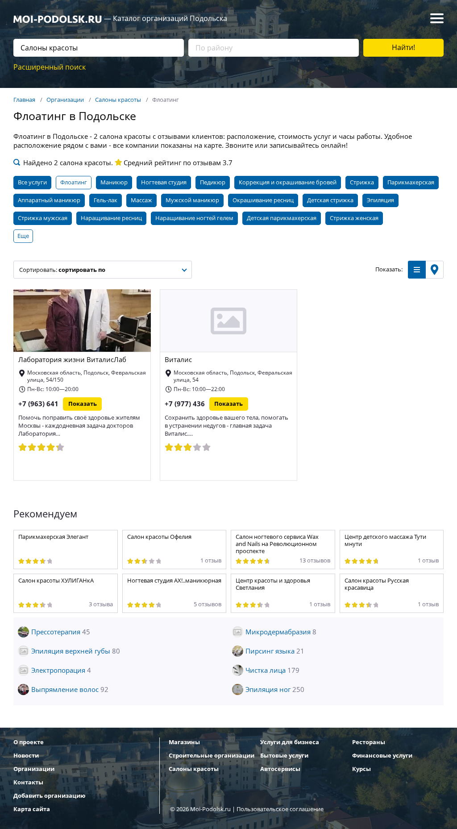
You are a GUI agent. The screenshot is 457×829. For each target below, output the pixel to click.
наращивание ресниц (111, 218)
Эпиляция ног (274, 690)
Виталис (178, 360)
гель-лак (105, 200)
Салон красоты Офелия (159, 536)
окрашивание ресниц (263, 200)
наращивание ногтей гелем (194, 218)
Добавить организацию (49, 795)
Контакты (28, 782)
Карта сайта (31, 809)
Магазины (184, 742)
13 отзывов (314, 560)
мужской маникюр (192, 200)
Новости (26, 755)
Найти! (403, 47)
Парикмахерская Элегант (53, 536)
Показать (82, 403)
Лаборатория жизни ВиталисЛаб (72, 360)
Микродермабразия (280, 632)
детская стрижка (330, 200)
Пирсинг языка (274, 651)
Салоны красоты (194, 769)
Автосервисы (280, 769)
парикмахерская (410, 182)
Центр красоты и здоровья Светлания (273, 584)
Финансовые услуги (382, 755)
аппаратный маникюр (49, 200)
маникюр (114, 182)
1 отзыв (210, 560)
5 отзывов (207, 604)
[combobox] (102, 270)
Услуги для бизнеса (289, 742)
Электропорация (61, 671)
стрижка (362, 182)
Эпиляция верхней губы (75, 651)
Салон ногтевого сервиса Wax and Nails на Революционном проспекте (277, 543)
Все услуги (32, 182)
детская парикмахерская (281, 218)
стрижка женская (354, 218)
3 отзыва (101, 604)
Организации (33, 769)
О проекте (28, 742)
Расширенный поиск (49, 67)
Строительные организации (211, 755)
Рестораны (368, 742)
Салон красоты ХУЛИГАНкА (56, 580)
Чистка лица (272, 671)
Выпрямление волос (69, 690)
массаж (141, 200)
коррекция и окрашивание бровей (288, 182)
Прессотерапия (60, 632)
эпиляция (380, 200)
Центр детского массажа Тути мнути (385, 540)
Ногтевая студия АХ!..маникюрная (174, 580)
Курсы (361, 769)
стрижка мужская (42, 218)
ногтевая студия (164, 182)
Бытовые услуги (284, 755)
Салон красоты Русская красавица (377, 584)
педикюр (212, 182)
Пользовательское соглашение (280, 809)
